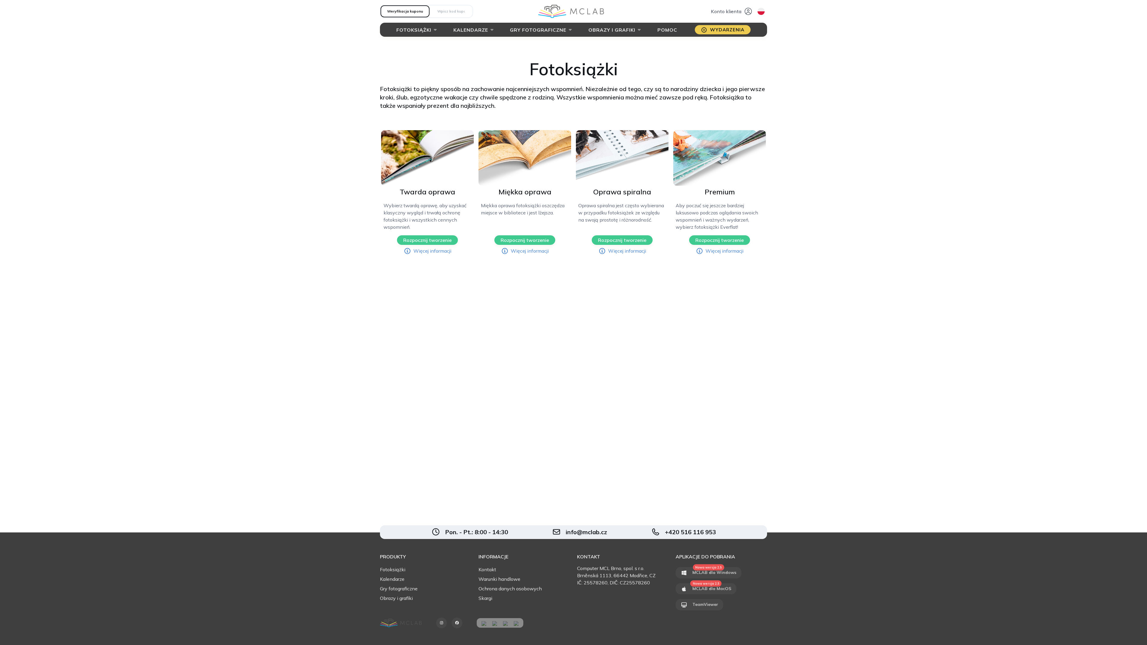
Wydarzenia (727, 30)
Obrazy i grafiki (611, 30)
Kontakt (487, 569)
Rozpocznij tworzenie (427, 240)
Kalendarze (470, 30)
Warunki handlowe (499, 579)
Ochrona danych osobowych (510, 589)
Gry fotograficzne (538, 30)
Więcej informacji (432, 251)
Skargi (485, 598)
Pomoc (667, 30)
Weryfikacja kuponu (405, 11)
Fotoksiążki (413, 30)
